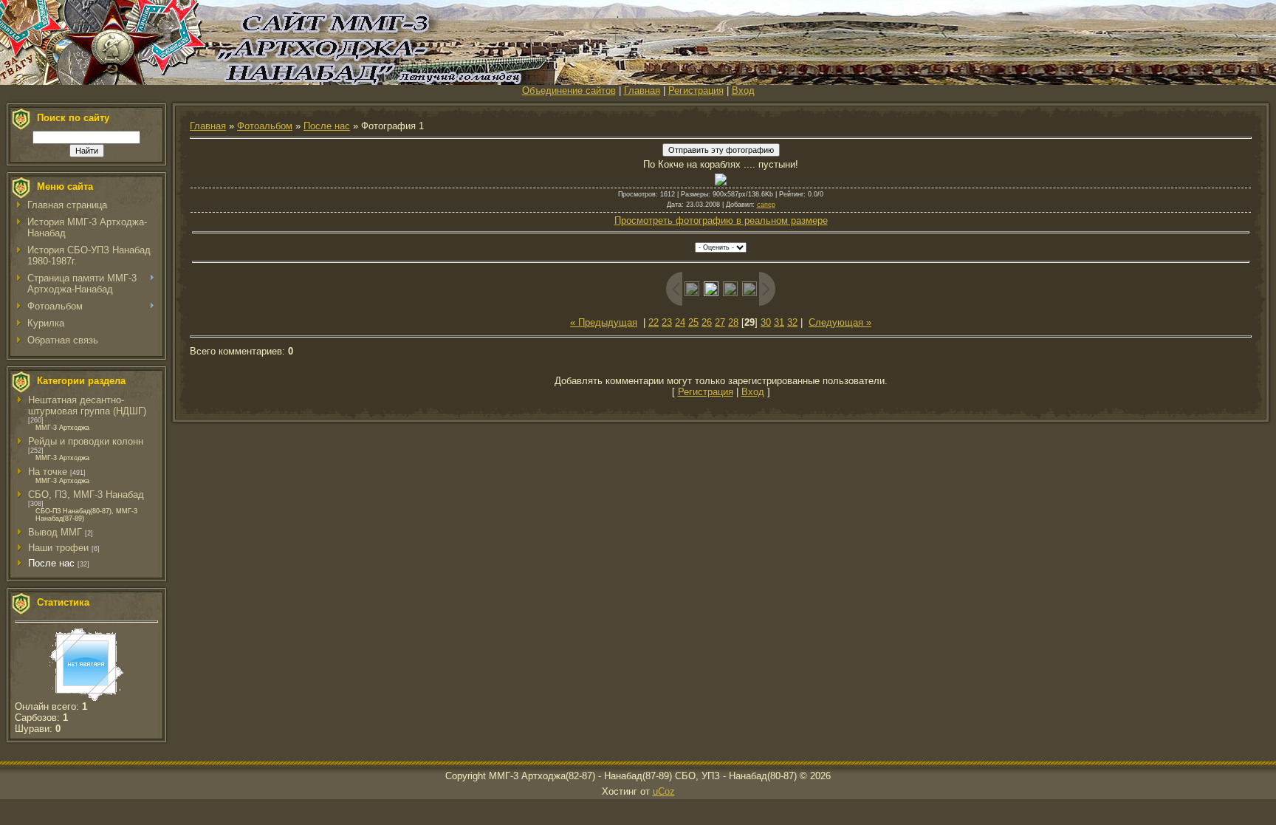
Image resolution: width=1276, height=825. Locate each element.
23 (667, 322)
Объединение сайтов (569, 90)
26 (707, 322)
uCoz (664, 791)
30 (766, 322)
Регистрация (696, 90)
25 (693, 322)
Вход (743, 90)
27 (720, 322)
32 (792, 322)
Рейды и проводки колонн (85, 441)
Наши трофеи (58, 547)
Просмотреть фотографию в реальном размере (721, 220)
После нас (51, 563)
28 (733, 322)
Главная (642, 90)
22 (653, 322)
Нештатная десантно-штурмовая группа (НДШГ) (87, 405)
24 (680, 322)
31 (779, 322)
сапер (766, 204)
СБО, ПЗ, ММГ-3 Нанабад (86, 494)
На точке (47, 471)
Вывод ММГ (55, 532)
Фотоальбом (264, 125)
